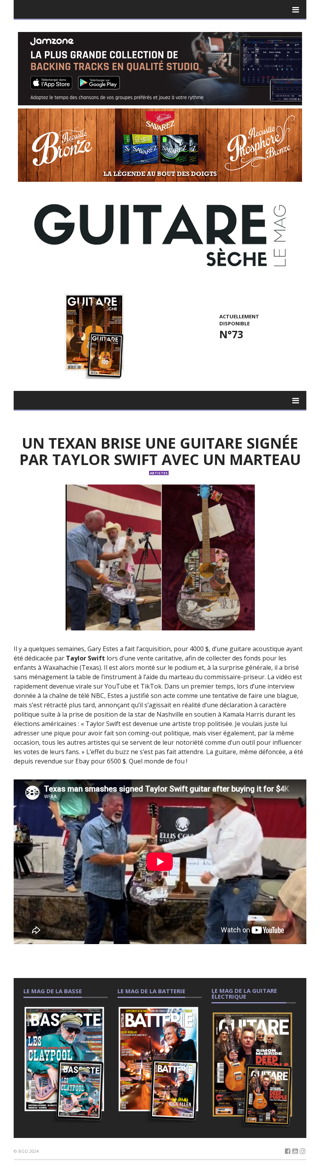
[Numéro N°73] (93, 335)
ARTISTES (159, 473)
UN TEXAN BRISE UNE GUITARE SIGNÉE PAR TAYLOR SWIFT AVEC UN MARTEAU (160, 451)
